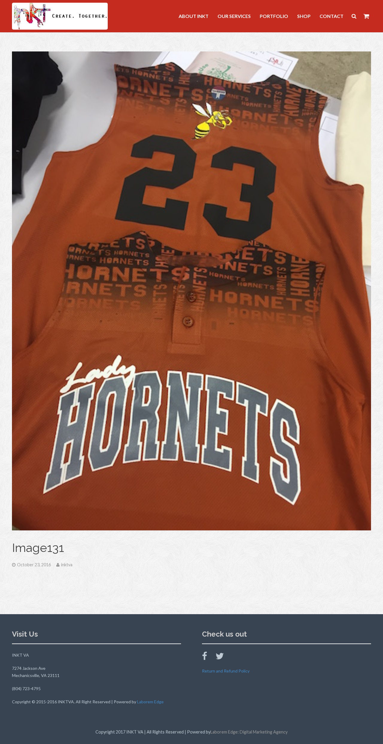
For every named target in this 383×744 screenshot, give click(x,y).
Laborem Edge (150, 701)
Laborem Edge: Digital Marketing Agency (249, 731)
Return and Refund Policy (226, 670)
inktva (66, 564)
